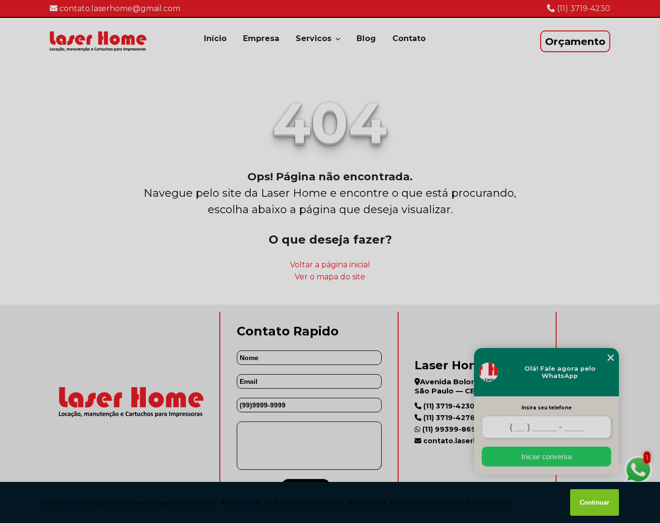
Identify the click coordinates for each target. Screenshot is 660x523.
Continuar (594, 502)
